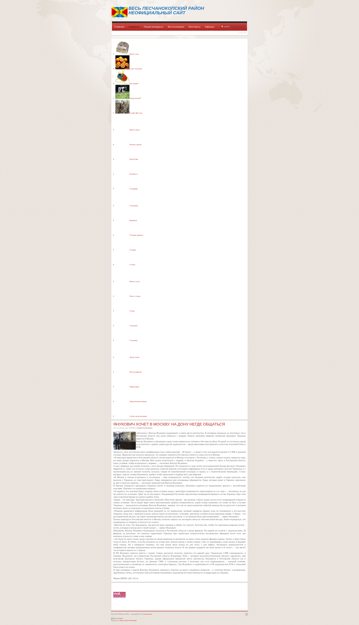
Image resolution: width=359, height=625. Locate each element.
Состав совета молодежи (138, 416)
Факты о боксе (134, 129)
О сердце (132, 249)
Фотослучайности (135, 372)
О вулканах (133, 340)
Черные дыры (134, 386)
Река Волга (133, 174)
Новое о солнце (134, 296)
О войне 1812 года (135, 113)
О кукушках (133, 205)
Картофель (133, 220)
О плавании (133, 188)
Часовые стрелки (135, 144)
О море (132, 311)
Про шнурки (133, 83)
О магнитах (133, 325)
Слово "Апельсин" (135, 68)
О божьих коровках (136, 235)
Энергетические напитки (138, 401)
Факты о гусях (134, 281)
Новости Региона (144, 428)
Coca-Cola (133, 159)
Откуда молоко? (135, 98)
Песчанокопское (147, 614)
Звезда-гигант (134, 357)
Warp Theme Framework (128, 620)
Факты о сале (134, 54)
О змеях (132, 264)
